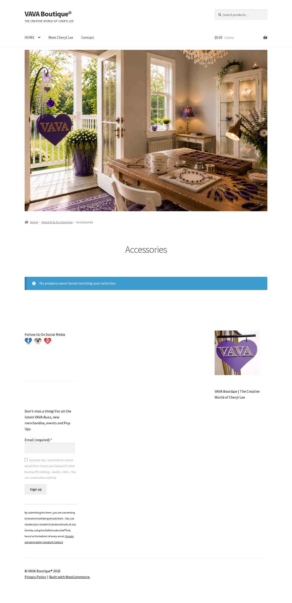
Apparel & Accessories (57, 222)
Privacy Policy (35, 577)
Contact (87, 37)
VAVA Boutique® (48, 13)
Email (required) (38, 440)
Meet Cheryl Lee (60, 37)
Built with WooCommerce (69, 577)
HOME (29, 37)
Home (34, 222)
